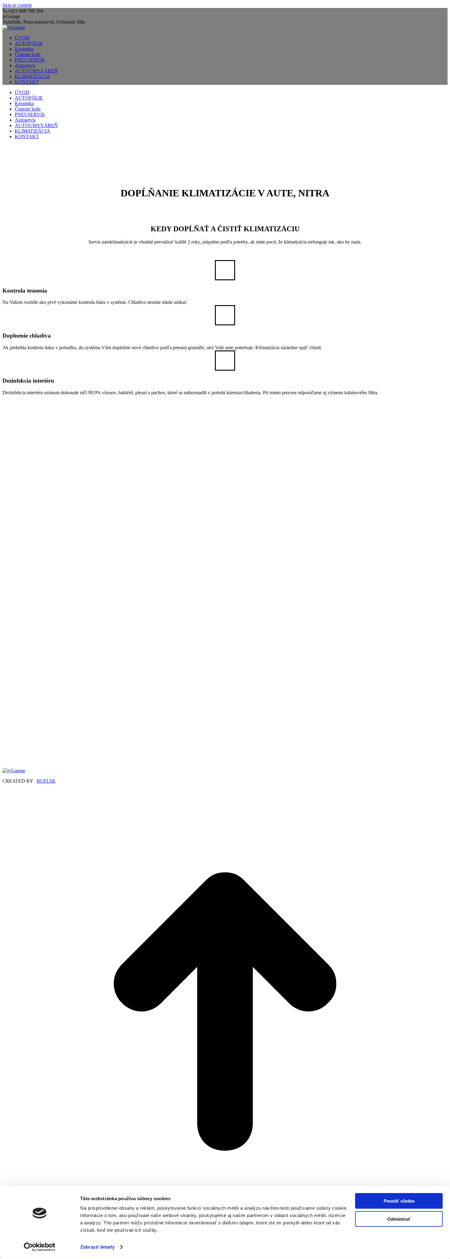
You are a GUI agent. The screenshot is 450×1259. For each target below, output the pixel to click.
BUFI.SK (46, 781)
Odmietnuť (399, 1218)
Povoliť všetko (399, 1201)
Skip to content (17, 5)
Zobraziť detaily (97, 1247)
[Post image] (83, 545)
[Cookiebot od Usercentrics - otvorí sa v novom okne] (39, 1247)
